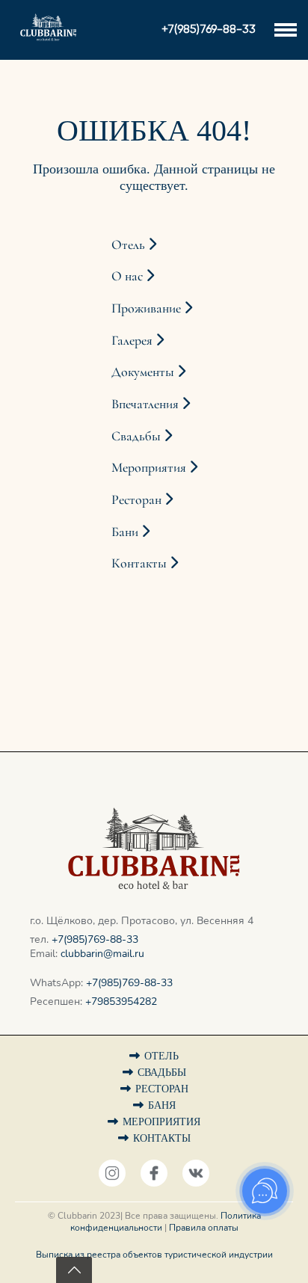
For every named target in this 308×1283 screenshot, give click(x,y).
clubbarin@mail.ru (102, 954)
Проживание (147, 308)
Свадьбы (137, 436)
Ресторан (137, 499)
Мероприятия (150, 467)
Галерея (133, 340)
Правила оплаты (203, 1228)
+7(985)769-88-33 (95, 939)
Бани (126, 531)
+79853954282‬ (121, 1001)
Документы (144, 371)
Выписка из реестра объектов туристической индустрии (154, 1255)
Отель (129, 244)
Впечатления (146, 404)
